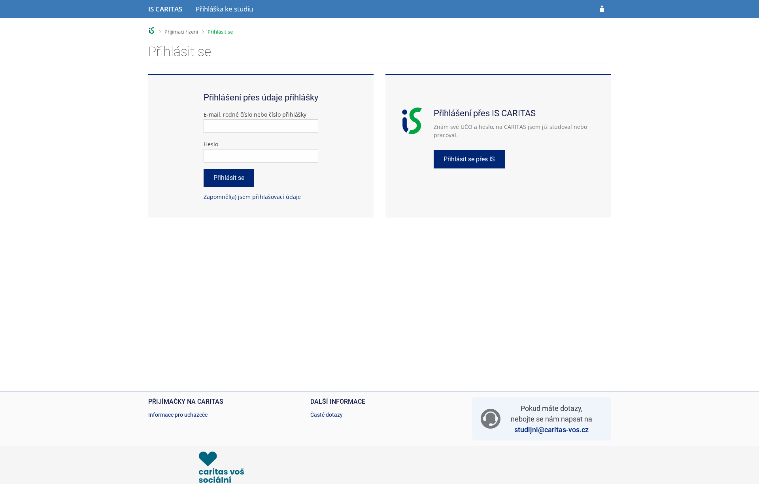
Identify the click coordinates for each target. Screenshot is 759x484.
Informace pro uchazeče (178, 415)
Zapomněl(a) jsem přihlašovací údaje (252, 196)
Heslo (211, 144)
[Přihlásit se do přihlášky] (602, 9)
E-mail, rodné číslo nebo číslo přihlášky (255, 114)
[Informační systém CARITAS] (151, 30)
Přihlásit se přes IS (469, 159)
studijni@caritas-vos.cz (551, 429)
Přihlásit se (220, 31)
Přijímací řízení (181, 31)
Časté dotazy (326, 415)
